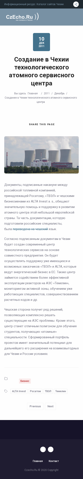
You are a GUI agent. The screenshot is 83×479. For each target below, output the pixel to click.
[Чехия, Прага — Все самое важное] (21, 17)
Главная (33, 93)
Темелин (60, 391)
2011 (47, 93)
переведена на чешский (30, 229)
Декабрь (59, 93)
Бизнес (24, 381)
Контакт (54, 461)
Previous (35, 406)
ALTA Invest (19, 391)
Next (50, 406)
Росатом (35, 391)
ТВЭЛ (48, 391)
